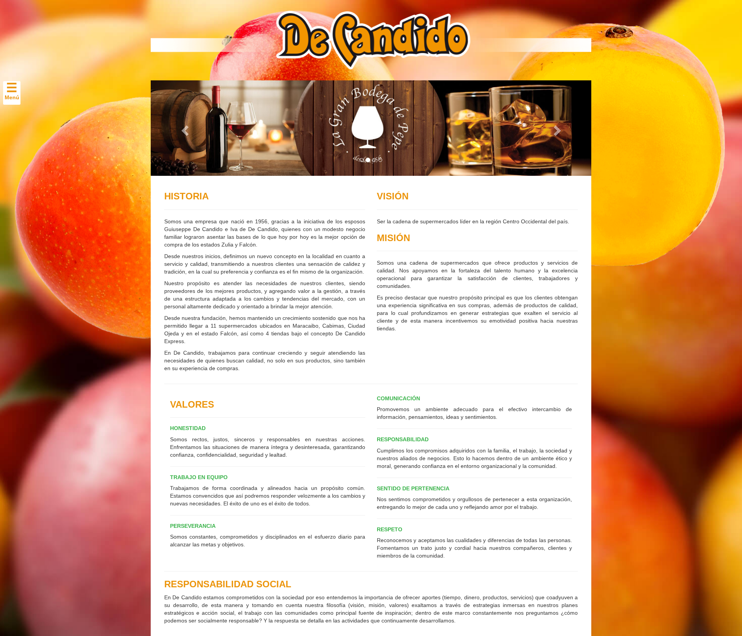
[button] (184, 128)
